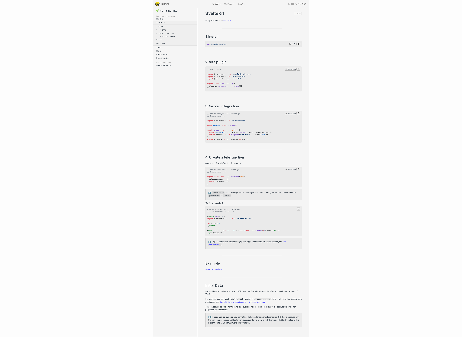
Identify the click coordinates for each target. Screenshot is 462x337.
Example (160, 40)
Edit (299, 14)
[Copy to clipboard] (298, 43)
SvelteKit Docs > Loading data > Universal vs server (242, 302)
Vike (158, 47)
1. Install (159, 26)
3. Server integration (165, 33)
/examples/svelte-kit (214, 269)
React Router (162, 58)
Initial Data (160, 43)
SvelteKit (160, 22)
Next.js (159, 19)
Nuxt (158, 51)
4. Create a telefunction (166, 36)
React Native (162, 54)
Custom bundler (164, 65)
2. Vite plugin (161, 30)
